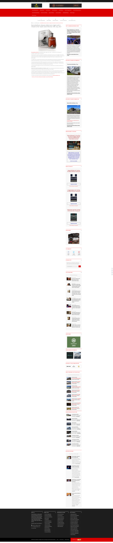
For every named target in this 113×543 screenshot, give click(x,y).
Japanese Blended (47, 525)
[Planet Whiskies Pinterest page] (112, 272)
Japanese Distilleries (61, 518)
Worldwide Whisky (65, 12)
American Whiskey (47, 529)
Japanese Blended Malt (48, 526)
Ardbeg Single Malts (74, 514)
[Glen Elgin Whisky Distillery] (69, 395)
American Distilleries (61, 516)
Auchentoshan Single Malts (75, 515)
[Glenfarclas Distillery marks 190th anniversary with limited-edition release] (69, 278)
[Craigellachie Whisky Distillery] (69, 387)
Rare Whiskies (48, 10)
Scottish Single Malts (68, 10)
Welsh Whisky (47, 518)
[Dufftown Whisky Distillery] (69, 391)
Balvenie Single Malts (74, 516)
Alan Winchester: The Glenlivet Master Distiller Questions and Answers (76, 480)
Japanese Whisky (51, 12)
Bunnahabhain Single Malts (75, 519)
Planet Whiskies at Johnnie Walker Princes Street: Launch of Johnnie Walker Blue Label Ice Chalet (73, 31)
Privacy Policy (62, 539)
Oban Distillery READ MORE (76, 423)
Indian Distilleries (60, 526)
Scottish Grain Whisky (44, 12)
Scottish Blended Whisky (35, 12)
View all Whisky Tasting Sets (73, 186)
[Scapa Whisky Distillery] (69, 408)
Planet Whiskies (36, 539)
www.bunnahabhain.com (56, 75)
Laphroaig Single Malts (74, 529)
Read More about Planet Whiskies (36, 523)
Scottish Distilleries (61, 514)
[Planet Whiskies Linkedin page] (76, 539)
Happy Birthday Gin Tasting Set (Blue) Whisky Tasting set (73, 171)
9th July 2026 (73, 283)
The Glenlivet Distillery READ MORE (76, 444)
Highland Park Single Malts (75, 526)
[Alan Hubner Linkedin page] (112, 274)
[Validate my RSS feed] (79, 539)
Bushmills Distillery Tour (72, 103)
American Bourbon (47, 530)
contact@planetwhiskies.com (36, 526)
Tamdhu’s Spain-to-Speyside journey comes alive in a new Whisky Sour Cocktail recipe (76, 326)
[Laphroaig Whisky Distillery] (69, 382)
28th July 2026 (74, 277)
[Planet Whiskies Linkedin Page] (81, 1)
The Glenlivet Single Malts (75, 531)
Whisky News (42, 10)
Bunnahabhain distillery (35, 52)
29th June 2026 (74, 311)
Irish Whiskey (61, 10)
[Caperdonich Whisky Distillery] (69, 378)
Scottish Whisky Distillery (77, 10)
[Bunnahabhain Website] (73, 238)
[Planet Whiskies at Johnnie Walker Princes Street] (73, 40)
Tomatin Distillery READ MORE (76, 432)
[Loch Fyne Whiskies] (74, 366)
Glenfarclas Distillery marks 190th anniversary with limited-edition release (76, 279)
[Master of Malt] (69, 366)
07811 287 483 (34, 528)
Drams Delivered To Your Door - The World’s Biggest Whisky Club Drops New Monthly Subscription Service (73, 137)
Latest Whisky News (35, 10)
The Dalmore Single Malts (74, 530)
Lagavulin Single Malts (74, 527)
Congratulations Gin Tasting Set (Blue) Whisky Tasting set (73, 190)
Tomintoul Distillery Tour (72, 64)
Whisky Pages (72, 12)
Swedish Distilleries (61, 519)
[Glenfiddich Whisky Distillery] (69, 404)
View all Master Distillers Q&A (73, 453)
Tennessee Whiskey (48, 531)
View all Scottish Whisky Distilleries (73, 374)
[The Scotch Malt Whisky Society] (66, 5)
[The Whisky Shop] (79, 366)
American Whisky (58, 12)
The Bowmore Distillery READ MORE (76, 436)
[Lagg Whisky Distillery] (69, 399)
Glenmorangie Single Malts (75, 525)
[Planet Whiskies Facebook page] (112, 269)
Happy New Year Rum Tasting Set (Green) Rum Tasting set (73, 210)
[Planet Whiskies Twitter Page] (78, 1)
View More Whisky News (73, 275)
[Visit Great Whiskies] (77, 355)
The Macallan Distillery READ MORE (76, 415)
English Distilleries (60, 525)
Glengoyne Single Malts (74, 523)
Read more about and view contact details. (76, 378)
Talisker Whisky (73, 534)
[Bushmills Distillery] (73, 110)
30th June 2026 (74, 304)
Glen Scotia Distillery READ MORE (76, 428)
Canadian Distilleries (61, 522)
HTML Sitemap (67, 539)
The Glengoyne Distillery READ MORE (76, 440)
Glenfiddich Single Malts (74, 522)
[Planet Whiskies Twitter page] (73, 539)
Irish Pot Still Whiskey (48, 522)
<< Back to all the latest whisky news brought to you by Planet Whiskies (42, 76)
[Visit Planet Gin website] (70, 355)
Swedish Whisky (47, 527)
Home (57, 539)
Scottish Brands (54, 10)
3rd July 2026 (73, 297)
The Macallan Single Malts (75, 533)
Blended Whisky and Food (76, 500)
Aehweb (54, 539)
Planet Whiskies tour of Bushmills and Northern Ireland (73, 121)
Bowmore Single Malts (74, 518)
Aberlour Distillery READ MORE (76, 419)
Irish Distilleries (60, 515)
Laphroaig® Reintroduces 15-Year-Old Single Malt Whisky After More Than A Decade (76, 313)
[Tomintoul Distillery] (73, 71)
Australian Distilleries (61, 523)
